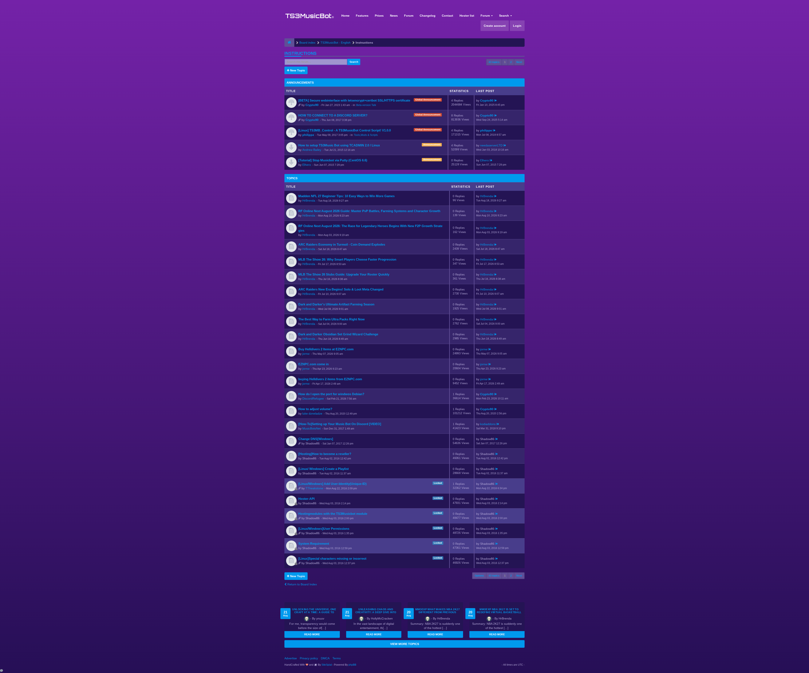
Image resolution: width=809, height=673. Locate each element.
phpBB (352, 664)
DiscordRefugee (313, 398)
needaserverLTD (491, 145)
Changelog (427, 15)
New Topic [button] (297, 70)
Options (479, 575)
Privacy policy (309, 658)
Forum (408, 15)
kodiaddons (488, 424)
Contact (447, 15)
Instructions (300, 53)
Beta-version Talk (366, 105)
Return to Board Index (302, 584)
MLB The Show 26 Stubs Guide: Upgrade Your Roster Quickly (343, 274)
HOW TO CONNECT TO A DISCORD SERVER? (332, 115)
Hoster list (466, 15)
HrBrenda (308, 200)
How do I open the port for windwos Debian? (331, 394)
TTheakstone (314, 488)
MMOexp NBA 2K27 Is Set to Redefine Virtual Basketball (499, 611)
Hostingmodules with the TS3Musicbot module (332, 513)
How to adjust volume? (315, 409)
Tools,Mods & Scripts (366, 135)
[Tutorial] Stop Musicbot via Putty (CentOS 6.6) (332, 160)
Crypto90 (312, 105)
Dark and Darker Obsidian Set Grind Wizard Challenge (338, 334)
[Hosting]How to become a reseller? (324, 454)
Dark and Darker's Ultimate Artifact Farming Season (336, 304)
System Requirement (313, 543)
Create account (495, 25)
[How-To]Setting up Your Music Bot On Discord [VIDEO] (339, 424)
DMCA (325, 658)
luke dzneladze (312, 413)
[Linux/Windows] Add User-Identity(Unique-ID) (332, 484)
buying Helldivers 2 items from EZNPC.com (330, 379)
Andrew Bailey (311, 149)
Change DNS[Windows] (315, 439)
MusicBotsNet (311, 428)
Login (517, 25)
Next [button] (519, 62)
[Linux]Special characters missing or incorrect (332, 558)
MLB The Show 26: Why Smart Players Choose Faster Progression (347, 259)
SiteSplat (326, 664)
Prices (379, 15)
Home (345, 15)
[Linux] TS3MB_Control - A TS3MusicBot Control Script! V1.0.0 (344, 130)
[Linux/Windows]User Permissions (323, 528)
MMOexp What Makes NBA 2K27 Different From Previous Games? (437, 612)
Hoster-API (306, 498)
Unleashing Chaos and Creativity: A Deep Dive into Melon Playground (375, 612)
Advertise (290, 658)
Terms (336, 658)
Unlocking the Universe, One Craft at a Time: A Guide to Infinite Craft (314, 612)
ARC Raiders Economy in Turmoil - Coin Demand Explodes (341, 244)
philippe (308, 134)
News (394, 15)
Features (362, 15)
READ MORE (312, 634)
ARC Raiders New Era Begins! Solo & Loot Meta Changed (340, 289)
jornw (305, 353)
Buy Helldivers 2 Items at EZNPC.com (326, 349)
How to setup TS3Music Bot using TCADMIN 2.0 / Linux (339, 145)
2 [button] (511, 62)
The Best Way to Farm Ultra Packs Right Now (331, 319)
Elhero (306, 164)
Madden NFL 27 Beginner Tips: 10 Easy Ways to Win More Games (346, 196)
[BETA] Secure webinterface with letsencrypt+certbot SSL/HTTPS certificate (354, 100)
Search (504, 15)
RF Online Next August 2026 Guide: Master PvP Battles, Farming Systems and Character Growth (369, 211)
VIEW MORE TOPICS (404, 644)
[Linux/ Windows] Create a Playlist (323, 469)
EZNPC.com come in (313, 364)
